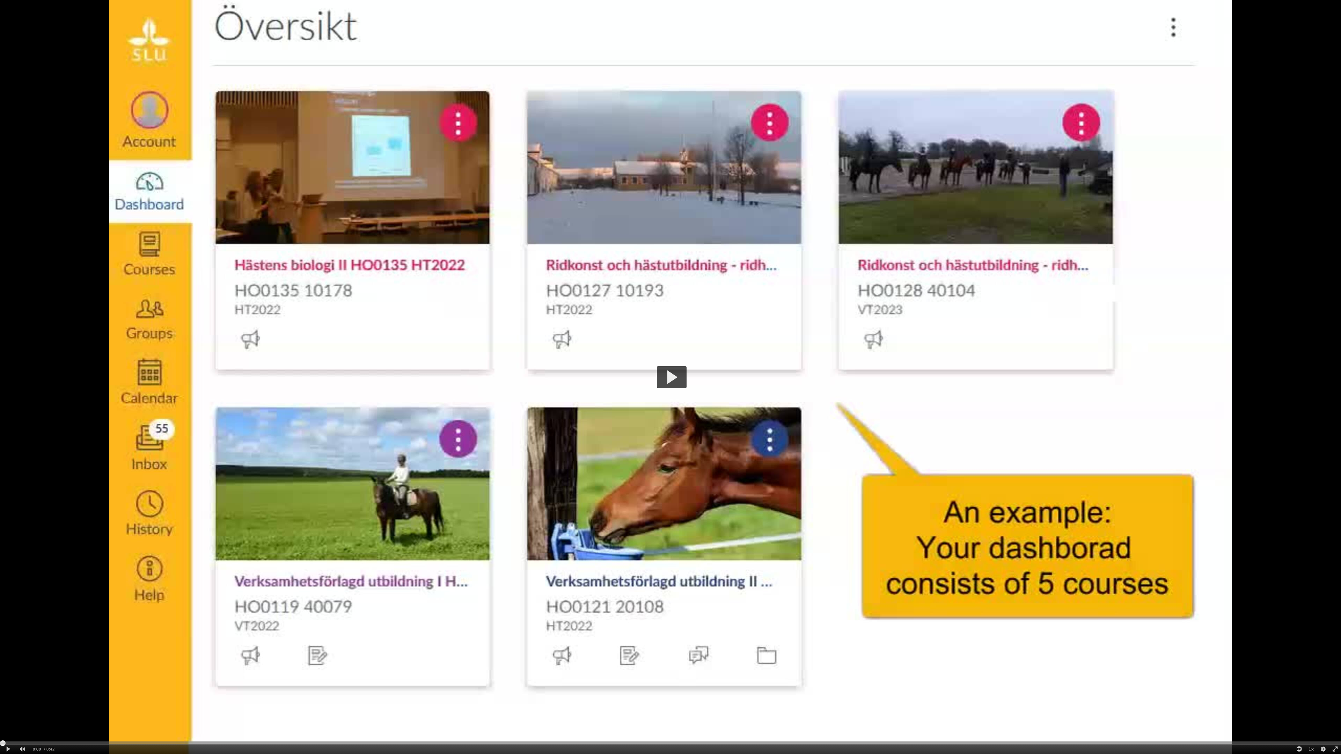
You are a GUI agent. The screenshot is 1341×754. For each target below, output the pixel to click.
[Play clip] (8, 749)
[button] (672, 377)
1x (1311, 749)
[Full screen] (1335, 749)
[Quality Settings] (1323, 749)
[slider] (670, 742)
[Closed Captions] (1299, 749)
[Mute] (22, 749)
